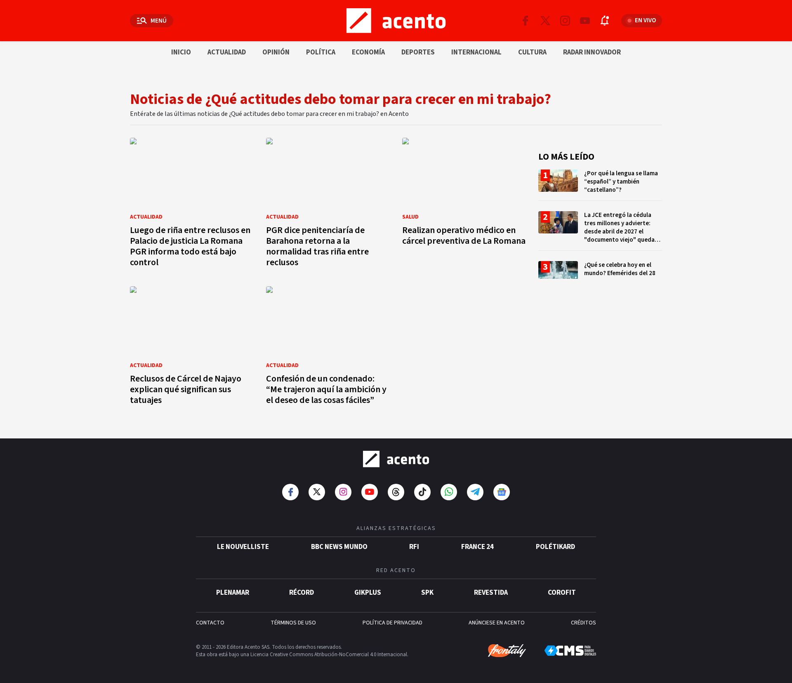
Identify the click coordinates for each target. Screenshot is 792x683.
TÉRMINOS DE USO (293, 623)
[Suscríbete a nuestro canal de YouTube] (585, 20)
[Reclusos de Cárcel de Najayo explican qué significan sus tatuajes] (192, 348)
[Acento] (396, 459)
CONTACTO (210, 623)
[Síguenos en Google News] (501, 492)
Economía (368, 52)
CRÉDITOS (583, 623)
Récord (301, 593)
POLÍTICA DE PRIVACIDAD (392, 623)
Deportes (418, 52)
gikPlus (367, 593)
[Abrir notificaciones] (604, 20)
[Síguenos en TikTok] (422, 492)
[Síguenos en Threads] (396, 492)
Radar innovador (592, 52)
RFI (414, 547)
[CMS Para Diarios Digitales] (570, 650)
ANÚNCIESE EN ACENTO (497, 623)
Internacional (476, 52)
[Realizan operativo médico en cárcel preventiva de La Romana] (464, 205)
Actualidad (226, 52)
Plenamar (232, 593)
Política (320, 52)
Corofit (562, 593)
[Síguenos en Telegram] (475, 492)
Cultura (532, 52)
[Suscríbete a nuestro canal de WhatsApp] (449, 492)
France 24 (477, 547)
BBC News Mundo (339, 547)
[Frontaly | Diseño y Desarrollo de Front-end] (507, 650)
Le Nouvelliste (243, 547)
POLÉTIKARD (555, 547)
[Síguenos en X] (545, 20)
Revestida (491, 593)
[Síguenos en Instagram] (565, 20)
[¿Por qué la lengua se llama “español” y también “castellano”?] (600, 185)
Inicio (181, 52)
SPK (427, 593)
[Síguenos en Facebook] (525, 20)
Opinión (276, 52)
